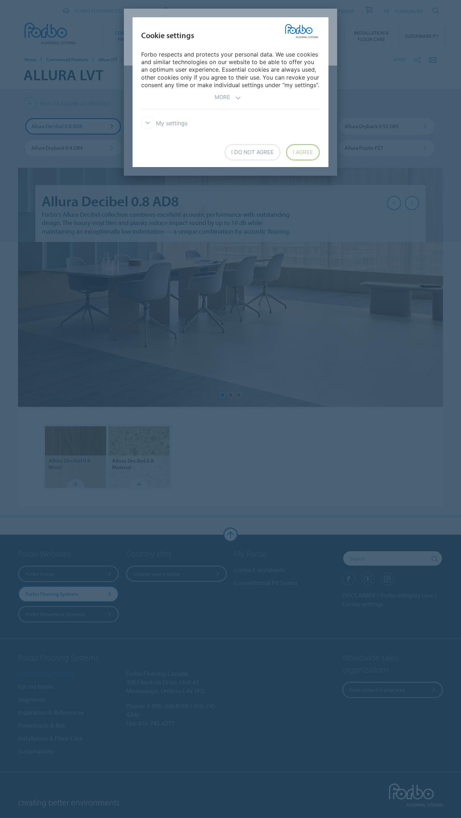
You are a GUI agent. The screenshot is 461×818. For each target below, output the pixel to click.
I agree (303, 152)
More (222, 97)
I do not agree (252, 152)
